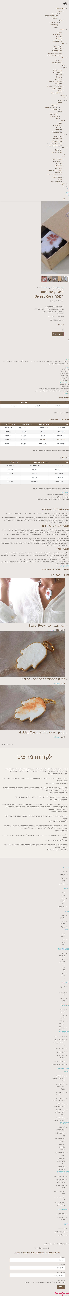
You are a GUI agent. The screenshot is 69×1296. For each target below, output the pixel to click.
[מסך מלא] (63, 1293)
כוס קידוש (65, 982)
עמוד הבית (61, 287)
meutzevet (45, 1248)
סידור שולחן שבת (56, 93)
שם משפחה (61, 1264)
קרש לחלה (65, 1005)
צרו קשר (62, 95)
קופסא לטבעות (57, 88)
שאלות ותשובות (57, 63)
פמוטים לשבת (63, 949)
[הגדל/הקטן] (67, 1293)
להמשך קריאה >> (63, 566)
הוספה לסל (57, 334)
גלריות (63, 68)
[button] (34, 359)
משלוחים (66, 393)
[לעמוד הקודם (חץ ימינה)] (67, 1295)
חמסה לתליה (64, 1032)
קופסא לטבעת (54, 25)
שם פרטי (62, 1257)
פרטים (67, 359)
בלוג (63, 65)
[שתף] (60, 1293)
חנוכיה (66, 929)
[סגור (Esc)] (56, 1293)
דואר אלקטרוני (61, 1272)
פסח (63, 43)
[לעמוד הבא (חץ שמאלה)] (63, 1295)
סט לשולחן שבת (57, 41)
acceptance (61, 1280)
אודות (63, 58)
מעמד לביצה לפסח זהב (55, 55)
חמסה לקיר (54, 18)
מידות (67, 367)
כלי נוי (60, 20)
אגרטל (56, 27)
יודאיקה (62, 29)
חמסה (60, 11)
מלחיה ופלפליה (63, 1172)
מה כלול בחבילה (64, 382)
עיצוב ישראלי (60, 8)
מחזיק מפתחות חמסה (47, 287)
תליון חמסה (64, 1123)
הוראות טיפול (65, 492)
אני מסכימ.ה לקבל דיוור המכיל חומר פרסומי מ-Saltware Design (44, 1282)
